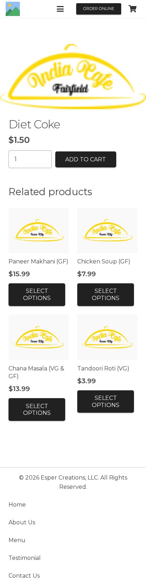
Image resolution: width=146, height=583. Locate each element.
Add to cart (85, 159)
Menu (17, 540)
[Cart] (132, 9)
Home (17, 504)
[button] (60, 8)
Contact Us (24, 575)
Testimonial (25, 558)
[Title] (13, 9)
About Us (22, 522)
